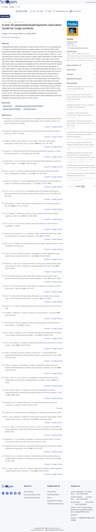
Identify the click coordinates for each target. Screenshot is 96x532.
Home (6, 7)
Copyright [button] (70, 74)
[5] (3, 161)
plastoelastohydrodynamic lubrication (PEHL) (29, 106)
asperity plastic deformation (11, 109)
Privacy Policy (51, 491)
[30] (3, 417)
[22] (3, 333)
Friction (12, 7)
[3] (3, 141)
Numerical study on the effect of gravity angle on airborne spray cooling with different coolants (81, 166)
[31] (3, 427)
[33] (3, 446)
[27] (3, 390)
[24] (3, 353)
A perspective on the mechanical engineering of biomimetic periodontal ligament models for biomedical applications (81, 134)
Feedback (74, 515)
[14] (3, 253)
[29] (3, 412)
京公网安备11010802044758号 (55, 530)
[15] (3, 263)
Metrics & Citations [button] (73, 65)
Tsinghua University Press (32, 497)
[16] (3, 276)
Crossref (47, 127)
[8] (3, 191)
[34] (3, 456)
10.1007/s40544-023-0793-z (79, 48)
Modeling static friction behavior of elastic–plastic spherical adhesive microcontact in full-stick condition (81, 123)
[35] (3, 468)
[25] (3, 365)
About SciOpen (28, 491)
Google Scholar (56, 127)
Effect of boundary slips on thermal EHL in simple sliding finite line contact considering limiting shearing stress (80, 97)
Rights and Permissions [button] (74, 78)
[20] (3, 313)
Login (87, 2)
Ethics (49, 497)
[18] (3, 296)
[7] (3, 181)
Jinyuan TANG (17, 34)
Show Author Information (10, 37)
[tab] (81, 65)
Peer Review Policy (53, 494)
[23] (3, 343)
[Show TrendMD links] (95, 186)
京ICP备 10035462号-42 (37, 530)
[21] (3, 323)
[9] (3, 203)
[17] (3, 286)
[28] (3, 402)
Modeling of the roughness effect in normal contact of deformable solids (80, 88)
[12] (3, 233)
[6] (3, 171)
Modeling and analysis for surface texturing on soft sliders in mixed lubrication (81, 106)
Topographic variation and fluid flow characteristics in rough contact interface (79, 114)
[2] (3, 131)
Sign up (93, 2)
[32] (3, 439)
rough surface (7, 106)
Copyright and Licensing (54, 500)
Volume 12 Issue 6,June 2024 (72, 42)
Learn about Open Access (32, 494)
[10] (3, 213)
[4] (3, 151)
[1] (3, 119)
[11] (3, 223)
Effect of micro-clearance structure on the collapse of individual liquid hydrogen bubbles (80, 144)
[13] (3, 243)
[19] (3, 306)
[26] (3, 378)
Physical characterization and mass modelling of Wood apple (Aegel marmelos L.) (81, 174)
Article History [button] (71, 70)
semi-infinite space (30, 109)
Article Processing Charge (55, 503)
